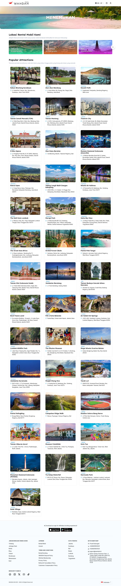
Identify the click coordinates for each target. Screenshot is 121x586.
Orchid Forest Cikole (53, 251)
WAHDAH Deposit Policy (46, 555)
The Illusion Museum (53, 348)
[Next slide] (113, 47)
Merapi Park (50, 218)
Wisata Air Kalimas (88, 185)
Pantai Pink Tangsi (88, 251)
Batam (70, 551)
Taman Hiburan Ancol (18, 444)
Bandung (71, 556)
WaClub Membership (45, 558)
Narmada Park (87, 475)
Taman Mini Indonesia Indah (21, 283)
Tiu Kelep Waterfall (53, 475)
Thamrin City (86, 118)
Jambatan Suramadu (18, 381)
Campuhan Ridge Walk (54, 413)
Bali (69, 548)
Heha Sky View (86, 218)
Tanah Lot (85, 381)
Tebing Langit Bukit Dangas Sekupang (56, 186)
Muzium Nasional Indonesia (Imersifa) (92, 152)
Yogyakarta (71, 558)
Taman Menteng (51, 118)
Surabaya (71, 546)
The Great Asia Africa (18, 251)
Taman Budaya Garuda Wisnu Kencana (93, 284)
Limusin (41, 546)
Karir (10, 561)
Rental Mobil (42, 543)
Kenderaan (12, 556)
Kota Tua (84, 444)
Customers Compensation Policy (48, 565)
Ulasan (11, 553)
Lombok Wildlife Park (18, 348)
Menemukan (12, 558)
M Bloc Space (15, 151)
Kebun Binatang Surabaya (20, 88)
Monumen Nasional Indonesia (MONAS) (22, 476)
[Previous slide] (8, 47)
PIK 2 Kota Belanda (53, 316)
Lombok (70, 553)
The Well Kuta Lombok (19, 218)
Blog (10, 551)
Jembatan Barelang (53, 283)
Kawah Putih (86, 88)
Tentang (11, 543)
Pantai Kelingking (17, 413)
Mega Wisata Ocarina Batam (92, 348)
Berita (10, 548)
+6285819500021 (95, 546)
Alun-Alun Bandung (53, 88)
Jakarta (70, 543)
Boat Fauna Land (17, 316)
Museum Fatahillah (53, 444)
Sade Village (15, 509)
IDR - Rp (99, 3)
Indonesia (107, 582)
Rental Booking (43, 553)
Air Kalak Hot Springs (89, 316)
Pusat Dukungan (94, 543)
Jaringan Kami (13, 546)
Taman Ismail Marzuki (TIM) (21, 118)
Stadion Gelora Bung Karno (92, 413)
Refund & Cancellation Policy (47, 563)
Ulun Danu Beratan (52, 151)
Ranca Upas (15, 185)
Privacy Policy (43, 560)
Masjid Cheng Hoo (52, 381)
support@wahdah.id (95, 551)
